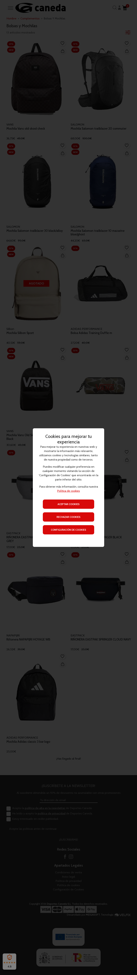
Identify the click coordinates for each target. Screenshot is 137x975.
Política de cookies (68, 491)
